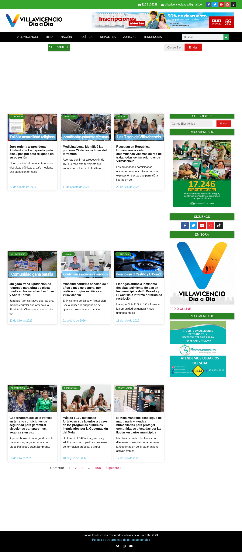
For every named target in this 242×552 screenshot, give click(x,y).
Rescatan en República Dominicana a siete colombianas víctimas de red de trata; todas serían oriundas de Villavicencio (139, 154)
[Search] (226, 37)
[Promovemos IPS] (198, 376)
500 (98, 468)
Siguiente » (114, 468)
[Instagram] (227, 4)
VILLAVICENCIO (27, 36)
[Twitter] (215, 4)
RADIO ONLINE (180, 309)
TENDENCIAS (152, 36)
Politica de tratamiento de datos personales (121, 540)
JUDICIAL (129, 36)
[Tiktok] (219, 225)
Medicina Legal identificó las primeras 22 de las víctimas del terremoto (85, 150)
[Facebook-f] (208, 4)
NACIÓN (66, 36)
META (49, 36)
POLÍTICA (86, 36)
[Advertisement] (121, 81)
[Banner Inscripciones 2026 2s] (162, 28)
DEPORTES (108, 36)
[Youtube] (221, 4)
